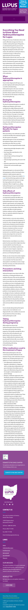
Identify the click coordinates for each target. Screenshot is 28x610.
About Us (5, 558)
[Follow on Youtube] (10, 504)
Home (4, 545)
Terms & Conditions (13, 596)
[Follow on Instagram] (12, 504)
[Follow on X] (7, 504)
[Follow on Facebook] (4, 504)
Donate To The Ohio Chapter (23, 11)
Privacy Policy (5, 596)
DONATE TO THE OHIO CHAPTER (14, 472)
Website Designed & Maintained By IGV (11, 598)
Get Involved (6, 553)
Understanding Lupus (8, 548)
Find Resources (6, 550)
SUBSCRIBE (9, 585)
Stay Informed (6, 555)
